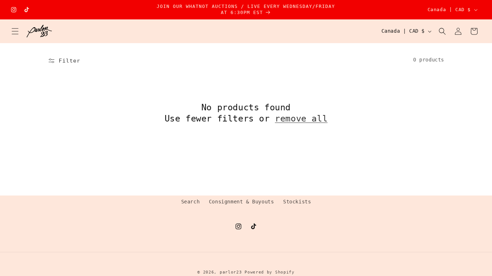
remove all (301, 119)
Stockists (297, 201)
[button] (15, 31)
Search (190, 201)
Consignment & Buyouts (241, 201)
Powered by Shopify (270, 272)
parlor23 (231, 272)
